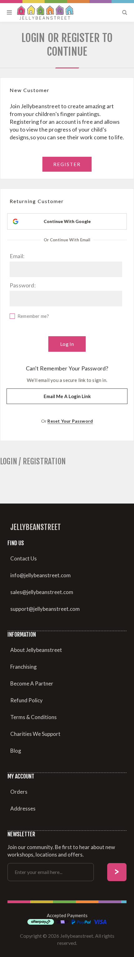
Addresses (23, 808)
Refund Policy (26, 700)
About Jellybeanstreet (36, 650)
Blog (15, 750)
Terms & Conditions (33, 717)
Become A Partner (31, 683)
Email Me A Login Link (67, 396)
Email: (17, 256)
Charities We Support (35, 734)
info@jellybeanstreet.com (40, 575)
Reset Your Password (70, 421)
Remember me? (33, 316)
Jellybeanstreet (35, 527)
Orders (18, 791)
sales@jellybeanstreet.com (41, 592)
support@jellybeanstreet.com (45, 609)
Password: (23, 285)
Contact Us (23, 558)
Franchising (23, 666)
